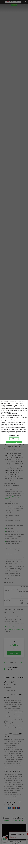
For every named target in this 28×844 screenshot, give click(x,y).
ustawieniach (15, 432)
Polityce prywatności (5, 412)
